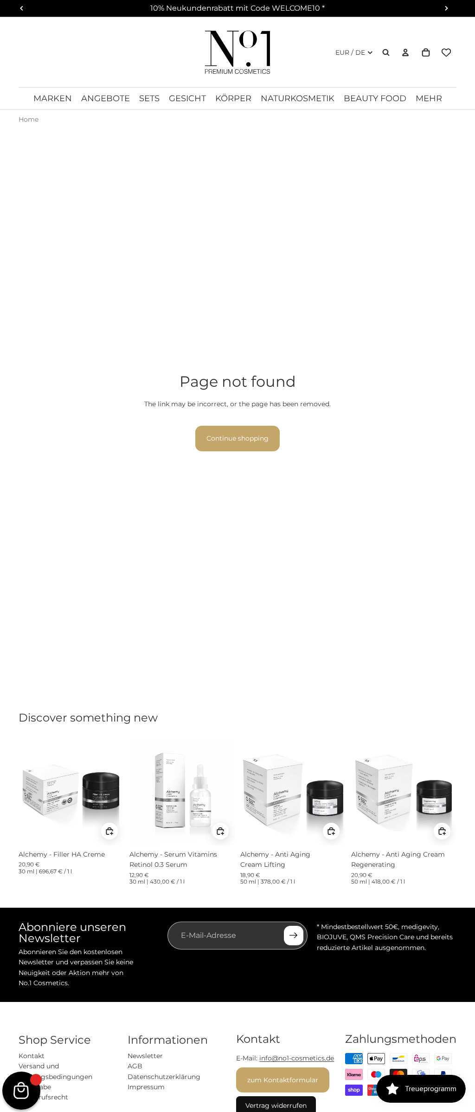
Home (29, 119)
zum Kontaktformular (282, 1080)
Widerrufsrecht (43, 1097)
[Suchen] (386, 52)
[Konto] (405, 52)
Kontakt (32, 1056)
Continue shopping (237, 438)
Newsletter (145, 1056)
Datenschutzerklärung (164, 1077)
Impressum (146, 1087)
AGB (135, 1066)
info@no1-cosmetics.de (296, 1058)
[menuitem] (429, 98)
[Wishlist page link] (446, 52)
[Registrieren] (293, 935)
